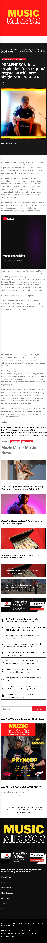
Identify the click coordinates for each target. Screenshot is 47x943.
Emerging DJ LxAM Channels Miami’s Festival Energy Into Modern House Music (23, 645)
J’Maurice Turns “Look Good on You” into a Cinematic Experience (24, 695)
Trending (4, 903)
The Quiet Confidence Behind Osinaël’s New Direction (23, 678)
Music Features (7, 887)
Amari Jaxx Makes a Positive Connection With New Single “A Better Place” (25, 653)
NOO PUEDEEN (27, 441)
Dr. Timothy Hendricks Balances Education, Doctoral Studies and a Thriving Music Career (23, 620)
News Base (40, 924)
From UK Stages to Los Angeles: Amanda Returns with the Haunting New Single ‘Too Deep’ (25, 687)
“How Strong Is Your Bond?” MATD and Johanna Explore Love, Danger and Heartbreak (24, 662)
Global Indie (6, 898)
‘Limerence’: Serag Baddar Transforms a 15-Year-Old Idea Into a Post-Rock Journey (25, 628)
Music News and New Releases (13, 59)
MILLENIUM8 (15, 441)
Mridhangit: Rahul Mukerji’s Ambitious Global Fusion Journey (23, 636)
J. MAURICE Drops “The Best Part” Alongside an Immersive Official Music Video (24, 670)
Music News (6, 877)
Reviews (4, 882)
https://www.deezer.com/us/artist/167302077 (19, 430)
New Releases (7, 893)
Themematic (9, 926)
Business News (7, 909)
